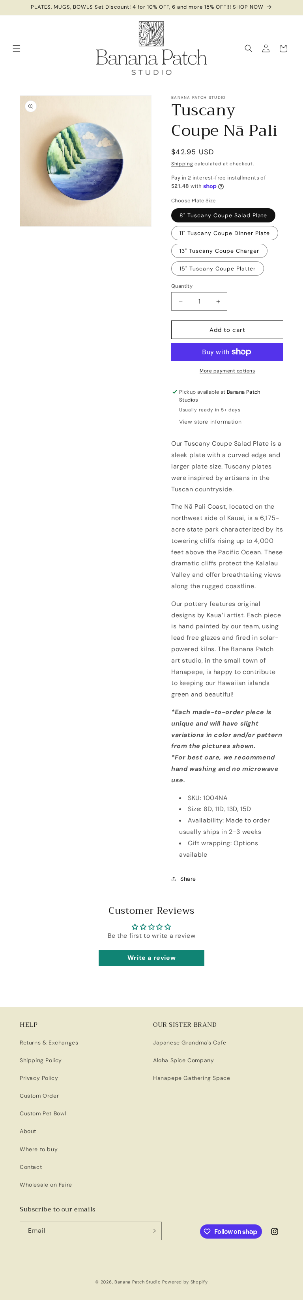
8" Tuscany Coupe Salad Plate (223, 215)
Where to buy (39, 1149)
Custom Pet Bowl (43, 1113)
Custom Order (39, 1095)
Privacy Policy (39, 1077)
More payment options (227, 371)
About (28, 1131)
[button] (16, 48)
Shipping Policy (41, 1060)
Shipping (182, 164)
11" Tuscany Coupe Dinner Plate (225, 233)
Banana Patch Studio (137, 1282)
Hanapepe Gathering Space (191, 1077)
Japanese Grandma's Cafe (189, 1042)
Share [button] (188, 878)
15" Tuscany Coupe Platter (218, 268)
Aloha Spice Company (183, 1060)
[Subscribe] (152, 1231)
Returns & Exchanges (49, 1042)
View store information (210, 421)
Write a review (151, 958)
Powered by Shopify (185, 1282)
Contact (31, 1166)
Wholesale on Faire (46, 1184)
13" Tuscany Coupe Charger (219, 250)
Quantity (182, 286)
